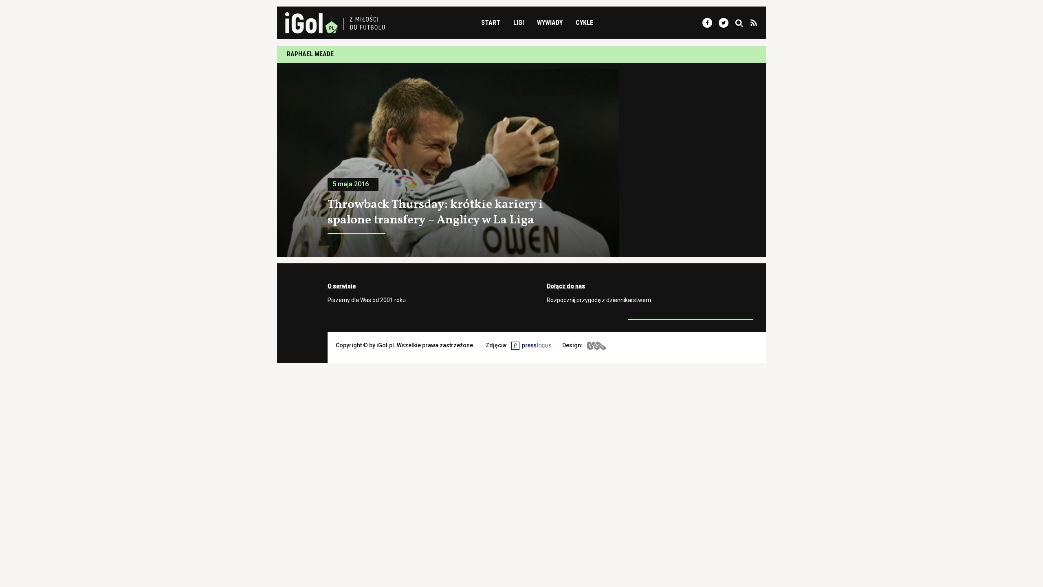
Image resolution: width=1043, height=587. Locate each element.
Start (490, 22)
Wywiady (550, 22)
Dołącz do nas (566, 286)
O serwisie (342, 286)
